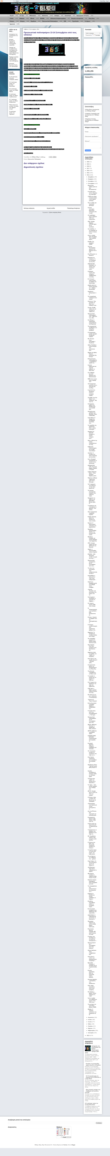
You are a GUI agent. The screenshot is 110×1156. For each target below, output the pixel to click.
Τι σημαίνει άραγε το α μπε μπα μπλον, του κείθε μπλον (92, 852)
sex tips (22, 15)
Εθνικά (32, 18)
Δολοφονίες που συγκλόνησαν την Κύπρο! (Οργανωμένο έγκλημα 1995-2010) (92, 1049)
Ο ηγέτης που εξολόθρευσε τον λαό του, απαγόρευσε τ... (92, 938)
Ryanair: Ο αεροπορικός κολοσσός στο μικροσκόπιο (92, 525)
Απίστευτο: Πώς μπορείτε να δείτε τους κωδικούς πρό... (92, 303)
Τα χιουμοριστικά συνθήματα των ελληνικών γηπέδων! (92, 328)
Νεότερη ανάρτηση (29, 208)
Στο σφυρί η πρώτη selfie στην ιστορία (91, 605)
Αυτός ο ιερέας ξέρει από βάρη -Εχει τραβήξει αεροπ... (92, 237)
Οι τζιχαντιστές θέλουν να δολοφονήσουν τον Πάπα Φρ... (92, 667)
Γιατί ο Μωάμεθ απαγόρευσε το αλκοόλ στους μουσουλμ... (92, 461)
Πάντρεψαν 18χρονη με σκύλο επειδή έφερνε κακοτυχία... (92, 924)
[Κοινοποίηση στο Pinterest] (55, 157)
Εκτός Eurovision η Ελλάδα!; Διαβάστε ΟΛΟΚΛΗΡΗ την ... (92, 705)
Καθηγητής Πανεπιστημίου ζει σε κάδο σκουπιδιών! (92, 448)
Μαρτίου (90, 1028)
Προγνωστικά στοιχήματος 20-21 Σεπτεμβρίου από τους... (91, 563)
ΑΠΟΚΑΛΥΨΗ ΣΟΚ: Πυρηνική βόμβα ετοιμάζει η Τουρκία (92, 467)
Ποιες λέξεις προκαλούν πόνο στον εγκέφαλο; (91, 987)
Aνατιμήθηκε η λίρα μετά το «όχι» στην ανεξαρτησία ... (92, 577)
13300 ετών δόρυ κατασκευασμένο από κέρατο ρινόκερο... (92, 198)
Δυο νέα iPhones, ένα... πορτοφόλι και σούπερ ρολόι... (92, 813)
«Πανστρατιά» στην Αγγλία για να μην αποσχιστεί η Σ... (92, 806)
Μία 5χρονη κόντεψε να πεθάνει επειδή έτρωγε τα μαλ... (92, 875)
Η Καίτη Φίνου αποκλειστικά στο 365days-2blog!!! (92, 110)
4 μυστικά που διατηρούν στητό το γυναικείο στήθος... (91, 392)
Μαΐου (90, 1024)
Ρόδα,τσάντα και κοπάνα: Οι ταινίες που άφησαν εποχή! (13, 106)
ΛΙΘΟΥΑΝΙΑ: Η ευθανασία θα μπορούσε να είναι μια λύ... (92, 917)
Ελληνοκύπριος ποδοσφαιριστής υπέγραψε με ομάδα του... (92, 360)
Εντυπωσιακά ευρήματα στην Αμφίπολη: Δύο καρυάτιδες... (92, 910)
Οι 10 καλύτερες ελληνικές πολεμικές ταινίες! (13, 78)
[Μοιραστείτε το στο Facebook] (54, 157)
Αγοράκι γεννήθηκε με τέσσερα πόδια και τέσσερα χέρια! (92, 773)
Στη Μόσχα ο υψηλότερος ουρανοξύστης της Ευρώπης (92, 322)
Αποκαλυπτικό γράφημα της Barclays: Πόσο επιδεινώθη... (92, 413)
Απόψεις (56, 15)
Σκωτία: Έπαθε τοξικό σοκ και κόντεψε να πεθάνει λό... (92, 309)
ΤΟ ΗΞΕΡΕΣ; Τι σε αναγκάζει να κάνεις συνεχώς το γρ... (92, 231)
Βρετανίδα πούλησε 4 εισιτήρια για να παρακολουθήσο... (92, 965)
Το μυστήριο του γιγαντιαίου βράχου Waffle (92, 1006)
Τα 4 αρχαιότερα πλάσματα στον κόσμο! (92, 298)
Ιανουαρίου (91, 1032)
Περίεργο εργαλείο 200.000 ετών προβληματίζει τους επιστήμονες (13, 59)
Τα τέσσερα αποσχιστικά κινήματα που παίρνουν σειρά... (92, 493)
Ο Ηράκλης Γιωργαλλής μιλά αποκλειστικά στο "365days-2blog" (92, 115)
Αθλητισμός (32, 15)
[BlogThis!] (51, 157)
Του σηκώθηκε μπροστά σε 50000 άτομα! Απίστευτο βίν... (92, 640)
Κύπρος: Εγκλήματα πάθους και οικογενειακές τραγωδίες (12, 42)
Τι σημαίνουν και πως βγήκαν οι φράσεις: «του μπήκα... (92, 507)
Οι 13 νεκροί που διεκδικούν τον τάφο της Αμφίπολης (92, 684)
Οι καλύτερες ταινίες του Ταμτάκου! (12, 113)
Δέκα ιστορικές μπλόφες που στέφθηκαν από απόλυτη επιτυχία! (92, 1091)
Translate (97, 35)
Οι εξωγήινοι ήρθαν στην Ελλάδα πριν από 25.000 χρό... (91, 406)
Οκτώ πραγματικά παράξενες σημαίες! (92, 513)
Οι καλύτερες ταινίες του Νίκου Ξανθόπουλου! (13, 95)
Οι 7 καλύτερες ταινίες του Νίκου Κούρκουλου (13, 101)
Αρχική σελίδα (51, 208)
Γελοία (11, 18)
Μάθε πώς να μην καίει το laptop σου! (92, 380)
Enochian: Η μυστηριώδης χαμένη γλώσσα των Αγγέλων (93, 1064)
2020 (88, 161)
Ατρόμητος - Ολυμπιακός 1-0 (92, 293)
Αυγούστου (91, 1017)
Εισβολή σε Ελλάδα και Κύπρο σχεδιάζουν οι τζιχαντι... (92, 896)
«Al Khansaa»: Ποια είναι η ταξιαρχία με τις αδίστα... (92, 869)
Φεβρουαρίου (91, 1030)
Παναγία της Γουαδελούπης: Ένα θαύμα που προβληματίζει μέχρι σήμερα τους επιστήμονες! (14, 51)
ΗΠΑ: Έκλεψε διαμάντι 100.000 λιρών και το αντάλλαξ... (92, 224)
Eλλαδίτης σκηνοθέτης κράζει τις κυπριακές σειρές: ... (91, 904)
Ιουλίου (90, 1019)
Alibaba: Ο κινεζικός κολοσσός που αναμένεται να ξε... (92, 1012)
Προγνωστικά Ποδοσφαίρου (50, 21)
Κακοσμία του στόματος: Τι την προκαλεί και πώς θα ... (92, 259)
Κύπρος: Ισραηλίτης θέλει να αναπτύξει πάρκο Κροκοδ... (91, 974)
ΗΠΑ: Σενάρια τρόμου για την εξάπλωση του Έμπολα (92, 545)
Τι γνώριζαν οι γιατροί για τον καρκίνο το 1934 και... (92, 678)
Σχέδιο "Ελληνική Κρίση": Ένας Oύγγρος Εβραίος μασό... (92, 473)
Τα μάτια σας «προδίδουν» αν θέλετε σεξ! (92, 672)
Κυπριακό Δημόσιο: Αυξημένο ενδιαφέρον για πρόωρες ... (92, 746)
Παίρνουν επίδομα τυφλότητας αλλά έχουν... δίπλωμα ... (92, 480)
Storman (65, 1144)
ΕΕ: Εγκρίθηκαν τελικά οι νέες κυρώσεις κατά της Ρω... (92, 838)
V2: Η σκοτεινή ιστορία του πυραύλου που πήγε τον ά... (92, 753)
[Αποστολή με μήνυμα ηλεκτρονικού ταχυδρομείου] (49, 157)
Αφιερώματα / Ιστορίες (83, 15)
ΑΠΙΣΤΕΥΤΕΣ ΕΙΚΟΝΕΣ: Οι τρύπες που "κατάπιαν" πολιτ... (92, 266)
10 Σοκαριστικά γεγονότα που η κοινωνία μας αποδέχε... (92, 385)
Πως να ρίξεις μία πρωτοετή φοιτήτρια (92, 204)
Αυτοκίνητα (68, 15)
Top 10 (11, 15)
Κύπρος (22, 21)
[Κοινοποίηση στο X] (52, 157)
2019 (88, 164)
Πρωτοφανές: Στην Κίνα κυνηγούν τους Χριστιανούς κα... (92, 647)
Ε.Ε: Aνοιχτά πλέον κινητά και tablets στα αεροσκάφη (92, 281)
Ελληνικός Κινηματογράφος (58, 18)
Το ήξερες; (87, 21)
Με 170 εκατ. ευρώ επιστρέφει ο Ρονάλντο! (91, 340)
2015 (88, 172)
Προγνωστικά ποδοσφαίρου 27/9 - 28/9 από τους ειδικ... (92, 315)
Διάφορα (21, 18)
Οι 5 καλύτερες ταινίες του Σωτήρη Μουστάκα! (13, 84)
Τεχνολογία (75, 21)
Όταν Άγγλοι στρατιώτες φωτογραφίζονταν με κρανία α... (92, 759)
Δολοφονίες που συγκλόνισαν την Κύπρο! (13, 36)
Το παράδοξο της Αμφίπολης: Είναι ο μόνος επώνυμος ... (92, 427)
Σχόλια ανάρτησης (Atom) (55, 212)
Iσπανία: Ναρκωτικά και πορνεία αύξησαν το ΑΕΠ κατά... (92, 367)
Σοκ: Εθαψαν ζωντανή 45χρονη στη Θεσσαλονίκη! (92, 374)
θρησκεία (12, 24)
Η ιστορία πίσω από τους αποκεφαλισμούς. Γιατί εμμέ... (92, 712)
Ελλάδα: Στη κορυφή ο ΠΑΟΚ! (91, 243)
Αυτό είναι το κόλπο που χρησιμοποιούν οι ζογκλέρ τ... (92, 958)
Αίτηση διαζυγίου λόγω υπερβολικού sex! (92, 952)
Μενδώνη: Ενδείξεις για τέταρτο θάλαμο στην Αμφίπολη (92, 538)
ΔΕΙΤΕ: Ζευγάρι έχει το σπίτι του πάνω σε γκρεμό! (92, 793)
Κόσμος (12, 21)
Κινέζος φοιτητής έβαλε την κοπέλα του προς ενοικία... (92, 518)
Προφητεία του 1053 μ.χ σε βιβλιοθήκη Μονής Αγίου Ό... (91, 500)
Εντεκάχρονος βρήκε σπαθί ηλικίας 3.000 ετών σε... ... (92, 819)
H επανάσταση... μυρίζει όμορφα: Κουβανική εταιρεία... (92, 334)
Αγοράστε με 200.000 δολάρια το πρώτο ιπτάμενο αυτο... (91, 435)
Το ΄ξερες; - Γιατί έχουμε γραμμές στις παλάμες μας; (92, 786)
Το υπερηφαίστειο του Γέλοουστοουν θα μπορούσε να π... (92, 888)
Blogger (73, 1144)
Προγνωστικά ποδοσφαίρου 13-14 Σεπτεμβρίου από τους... (92, 719)
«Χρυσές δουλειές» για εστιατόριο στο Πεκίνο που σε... (92, 592)
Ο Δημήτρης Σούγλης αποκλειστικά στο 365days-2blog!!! (92, 120)
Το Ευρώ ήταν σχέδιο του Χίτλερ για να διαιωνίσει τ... (92, 780)
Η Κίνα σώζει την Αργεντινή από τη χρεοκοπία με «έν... (92, 825)
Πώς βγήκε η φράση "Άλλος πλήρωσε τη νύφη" (92, 993)
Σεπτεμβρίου (91, 183)
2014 (88, 175)
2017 (88, 168)
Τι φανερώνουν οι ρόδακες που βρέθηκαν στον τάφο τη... (92, 831)
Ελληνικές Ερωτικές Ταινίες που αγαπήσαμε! (13, 65)
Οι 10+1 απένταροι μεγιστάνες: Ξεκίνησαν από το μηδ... (92, 210)
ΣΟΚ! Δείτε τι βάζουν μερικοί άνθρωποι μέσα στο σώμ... (92, 690)
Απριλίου (90, 1026)
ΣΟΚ (65, 21)
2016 (88, 170)
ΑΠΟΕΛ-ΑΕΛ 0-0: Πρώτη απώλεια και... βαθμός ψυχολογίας (92, 287)
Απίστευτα (45, 15)
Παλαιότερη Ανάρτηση (73, 208)
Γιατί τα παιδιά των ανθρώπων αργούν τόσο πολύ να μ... (92, 1000)
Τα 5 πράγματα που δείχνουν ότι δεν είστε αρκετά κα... (92, 486)
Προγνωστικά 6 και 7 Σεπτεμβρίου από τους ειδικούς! (92, 945)
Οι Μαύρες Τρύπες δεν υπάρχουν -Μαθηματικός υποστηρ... (92, 274)
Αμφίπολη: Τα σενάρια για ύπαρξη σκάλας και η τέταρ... (92, 634)
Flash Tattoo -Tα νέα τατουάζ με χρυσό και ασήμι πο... (92, 863)
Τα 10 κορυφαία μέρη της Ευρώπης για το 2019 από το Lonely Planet (93, 1077)
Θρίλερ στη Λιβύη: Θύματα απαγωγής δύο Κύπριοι (92, 354)
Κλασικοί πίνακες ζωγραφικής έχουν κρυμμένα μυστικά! (92, 881)
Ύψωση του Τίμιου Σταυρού (92, 700)
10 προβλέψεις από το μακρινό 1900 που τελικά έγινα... (92, 217)
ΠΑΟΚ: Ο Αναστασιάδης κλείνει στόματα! (92, 551)
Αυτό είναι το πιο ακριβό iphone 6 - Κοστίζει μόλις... (92, 660)
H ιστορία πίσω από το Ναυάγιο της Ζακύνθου (92, 193)
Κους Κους (92, 18)
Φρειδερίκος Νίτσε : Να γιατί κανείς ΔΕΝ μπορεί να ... (92, 766)
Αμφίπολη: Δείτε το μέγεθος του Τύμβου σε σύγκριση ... (92, 654)
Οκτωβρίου (91, 181)
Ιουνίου (90, 1021)
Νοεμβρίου (91, 179)
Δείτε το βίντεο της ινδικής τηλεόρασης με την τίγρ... (92, 442)
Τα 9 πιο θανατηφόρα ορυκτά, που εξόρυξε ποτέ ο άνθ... (92, 249)
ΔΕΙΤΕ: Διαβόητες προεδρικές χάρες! (92, 732)
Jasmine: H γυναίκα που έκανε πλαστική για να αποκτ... (92, 455)
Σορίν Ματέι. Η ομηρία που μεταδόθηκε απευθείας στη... (91, 420)
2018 (88, 166)
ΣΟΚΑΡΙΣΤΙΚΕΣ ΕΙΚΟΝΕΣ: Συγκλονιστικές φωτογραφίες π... (92, 738)
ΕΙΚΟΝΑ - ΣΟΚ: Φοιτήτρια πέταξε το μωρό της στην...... (92, 556)
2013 (88, 1035)
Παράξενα (33, 21)
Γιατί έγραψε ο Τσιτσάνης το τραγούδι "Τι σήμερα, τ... (92, 599)
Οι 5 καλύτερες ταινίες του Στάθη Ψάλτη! (13, 90)
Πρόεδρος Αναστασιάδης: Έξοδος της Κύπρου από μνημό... (92, 532)
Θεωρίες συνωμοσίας (77, 18)
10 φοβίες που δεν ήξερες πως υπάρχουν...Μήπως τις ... (92, 399)
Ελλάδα (42, 18)
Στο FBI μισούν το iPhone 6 (92, 254)
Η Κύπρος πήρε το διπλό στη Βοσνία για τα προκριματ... (92, 799)
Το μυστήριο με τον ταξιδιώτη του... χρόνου (92, 858)
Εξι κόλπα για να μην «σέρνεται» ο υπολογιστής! (92, 696)
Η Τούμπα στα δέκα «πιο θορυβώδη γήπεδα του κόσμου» (91, 845)
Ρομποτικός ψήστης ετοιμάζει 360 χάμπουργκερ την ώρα (92, 931)
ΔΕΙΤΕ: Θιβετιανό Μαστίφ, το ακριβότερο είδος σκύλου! (92, 726)
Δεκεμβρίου (91, 177)
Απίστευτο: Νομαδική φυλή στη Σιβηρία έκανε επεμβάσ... (92, 584)
